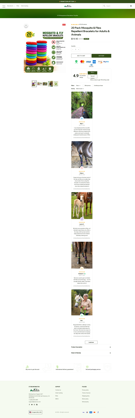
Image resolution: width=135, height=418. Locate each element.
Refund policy (85, 401)
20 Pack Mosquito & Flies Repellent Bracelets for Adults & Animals (81, 137)
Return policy (85, 398)
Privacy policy (85, 390)
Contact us (58, 390)
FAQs (56, 396)
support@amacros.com (35, 401)
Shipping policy (85, 396)
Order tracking (58, 393)
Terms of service (86, 393)
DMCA (57, 398)
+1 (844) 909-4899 (33, 399)
